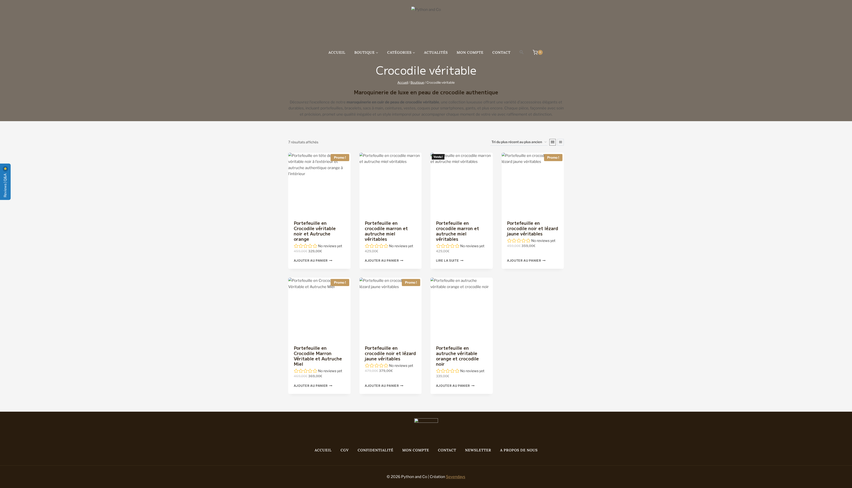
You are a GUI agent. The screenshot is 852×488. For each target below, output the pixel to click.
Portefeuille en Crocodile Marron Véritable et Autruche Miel (318, 356)
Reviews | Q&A (5, 185)
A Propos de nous (519, 450)
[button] (521, 52)
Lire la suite (447, 260)
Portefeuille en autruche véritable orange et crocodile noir (457, 356)
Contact (501, 52)
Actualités (436, 52)
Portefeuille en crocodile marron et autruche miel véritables (386, 231)
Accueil (336, 52)
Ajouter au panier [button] (311, 260)
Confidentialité (375, 450)
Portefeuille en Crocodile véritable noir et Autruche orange (315, 231)
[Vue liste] (560, 142)
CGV (345, 450)
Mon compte (470, 52)
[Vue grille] (552, 142)
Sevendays (455, 476)
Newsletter (478, 450)
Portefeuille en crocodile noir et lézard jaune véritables (532, 228)
